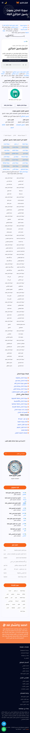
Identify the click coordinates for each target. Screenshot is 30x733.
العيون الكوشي (9, 289)
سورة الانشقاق (24, 169)
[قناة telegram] (4, 724)
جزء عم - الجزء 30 (22, 419)
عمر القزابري (21, 289)
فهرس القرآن (26, 681)
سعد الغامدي (9, 213)
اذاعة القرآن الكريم (22, 427)
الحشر (8, 608)
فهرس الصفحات (25, 689)
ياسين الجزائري (14, 27)
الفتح (19, 604)
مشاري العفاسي (9, 337)
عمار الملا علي (9, 184)
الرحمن (19, 608)
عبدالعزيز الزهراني (20, 261)
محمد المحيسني (21, 318)
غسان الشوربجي (21, 299)
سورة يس (16, 157)
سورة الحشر (25, 166)
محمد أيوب (9, 308)
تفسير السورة (24, 29)
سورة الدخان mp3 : (23, 172)
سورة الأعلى (15, 169)
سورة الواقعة (6, 163)
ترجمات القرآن (25, 671)
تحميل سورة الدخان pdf (20, 383)
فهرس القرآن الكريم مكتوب (19, 392)
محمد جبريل (9, 318)
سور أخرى (25, 27)
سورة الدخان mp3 (8, 105)
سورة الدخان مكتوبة (22, 105)
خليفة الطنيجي (21, 213)
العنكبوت (7, 153)
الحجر (8, 594)
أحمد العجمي (20, 184)
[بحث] (6, 453)
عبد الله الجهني (21, 270)
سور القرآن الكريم (22, 424)
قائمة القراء (6, 25)
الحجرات (13, 604)
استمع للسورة (23, 25)
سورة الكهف (15, 150)
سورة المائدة (25, 147)
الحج (11, 597)
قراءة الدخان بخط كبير (21, 380)
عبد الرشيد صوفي (9, 251)
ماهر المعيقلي (21, 308)
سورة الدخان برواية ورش (20, 386)
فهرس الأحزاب (25, 686)
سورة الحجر (25, 150)
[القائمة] (2, 3)
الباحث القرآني (25, 666)
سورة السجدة (25, 157)
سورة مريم (7, 150)
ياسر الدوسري (20, 366)
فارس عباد (9, 299)
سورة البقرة (25, 144)
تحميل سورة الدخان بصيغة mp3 (15, 99)
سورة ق (8, 160)
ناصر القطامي (9, 346)
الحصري (9, 327)
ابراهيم (12, 594)
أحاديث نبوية (26, 668)
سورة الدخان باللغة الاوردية (19, 407)
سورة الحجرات (15, 160)
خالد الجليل (9, 194)
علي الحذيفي (20, 280)
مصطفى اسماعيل (20, 346)
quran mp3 (24, 430)
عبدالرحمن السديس (21, 251)
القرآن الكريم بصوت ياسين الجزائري (20, 72)
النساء (10, 591)
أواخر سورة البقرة (22, 421)
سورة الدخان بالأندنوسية (20, 401)
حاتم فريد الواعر (21, 203)
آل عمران (16, 144)
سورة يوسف (15, 147)
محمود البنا (21, 337)
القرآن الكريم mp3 (14, 25)
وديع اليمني (9, 356)
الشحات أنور (20, 232)
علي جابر (9, 280)
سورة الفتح (25, 160)
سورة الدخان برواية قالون (20, 389)
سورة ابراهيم (6, 147)
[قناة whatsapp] (4, 729)
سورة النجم (25, 163)
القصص (6, 597)
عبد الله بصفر (9, 261)
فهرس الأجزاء (25, 684)
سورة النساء (7, 144)
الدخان (14, 135)
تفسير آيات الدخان (22, 412)
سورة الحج (25, 153)
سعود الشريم (21, 222)
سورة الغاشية (6, 169)
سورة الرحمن (15, 163)
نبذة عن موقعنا (25, 656)
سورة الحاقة (7, 166)
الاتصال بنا (26, 658)
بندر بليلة (20, 194)
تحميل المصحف (20, 125)
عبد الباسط (21, 241)
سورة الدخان (7, 157)
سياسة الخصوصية (24, 650)
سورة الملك (15, 166)
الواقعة (13, 608)
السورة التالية (8, 135)
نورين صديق (20, 356)
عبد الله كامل (9, 270)
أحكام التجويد (25, 702)
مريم (16, 597)
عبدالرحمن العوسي (9, 241)
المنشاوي (21, 327)
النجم (24, 608)
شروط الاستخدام (25, 653)
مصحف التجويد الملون (21, 433)
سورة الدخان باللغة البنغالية (19, 404)
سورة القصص (15, 153)
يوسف (18, 594)
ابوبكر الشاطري (9, 222)
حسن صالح (9, 203)
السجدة (16, 601)
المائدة (23, 594)
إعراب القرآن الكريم (24, 704)
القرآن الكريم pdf (25, 697)
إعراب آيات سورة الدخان (20, 409)
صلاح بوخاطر (9, 232)
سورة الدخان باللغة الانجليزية (19, 398)
